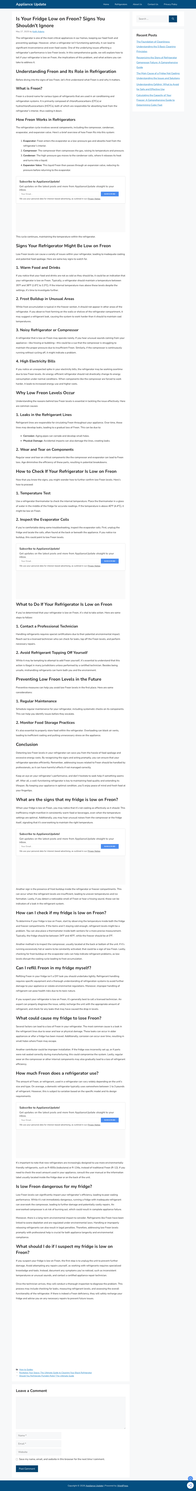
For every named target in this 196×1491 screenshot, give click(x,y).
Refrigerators (121, 4)
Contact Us (153, 4)
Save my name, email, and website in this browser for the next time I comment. (62, 1459)
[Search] (173, 18)
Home (106, 4)
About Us (137, 4)
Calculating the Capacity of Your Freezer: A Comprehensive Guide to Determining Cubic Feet (155, 100)
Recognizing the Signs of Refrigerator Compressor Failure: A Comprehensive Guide (157, 62)
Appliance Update (31, 4)
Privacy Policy (170, 4)
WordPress (122, 1485)
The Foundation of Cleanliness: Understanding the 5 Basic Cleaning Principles (156, 46)
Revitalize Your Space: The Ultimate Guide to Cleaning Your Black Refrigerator (55, 1372)
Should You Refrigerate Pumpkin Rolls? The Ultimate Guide (46, 1375)
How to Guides (26, 1369)
